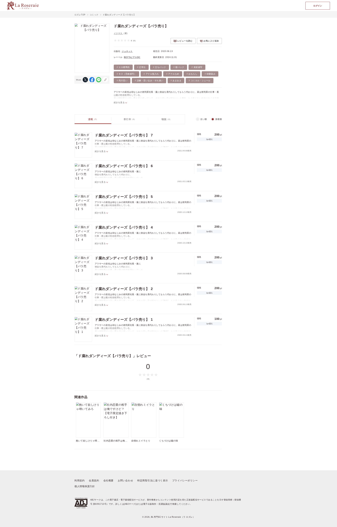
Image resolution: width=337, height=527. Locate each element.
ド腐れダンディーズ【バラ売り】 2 (124, 289)
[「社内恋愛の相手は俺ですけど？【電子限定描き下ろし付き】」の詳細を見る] (116, 420)
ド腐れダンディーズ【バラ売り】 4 (124, 227)
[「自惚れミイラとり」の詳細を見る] (143, 420)
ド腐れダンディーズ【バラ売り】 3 (124, 258)
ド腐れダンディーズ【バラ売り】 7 (124, 135)
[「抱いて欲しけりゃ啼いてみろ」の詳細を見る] (88, 420)
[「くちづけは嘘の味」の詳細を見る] (171, 420)
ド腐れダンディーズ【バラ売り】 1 (124, 319)
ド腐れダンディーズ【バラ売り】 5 (124, 197)
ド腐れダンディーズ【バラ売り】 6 (124, 166)
